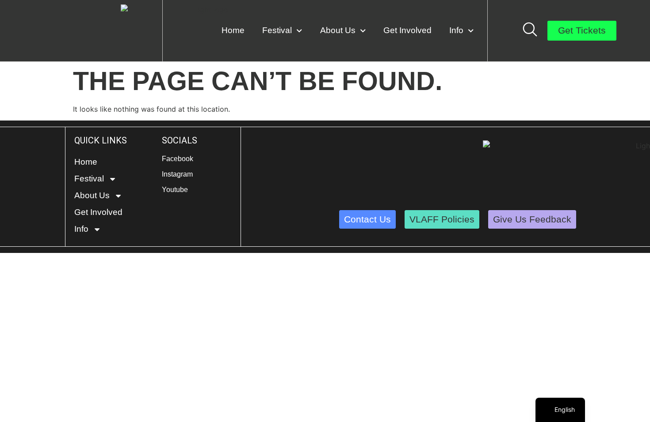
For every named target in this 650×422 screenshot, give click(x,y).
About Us (338, 30)
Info (456, 30)
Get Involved (407, 30)
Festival (277, 30)
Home (233, 30)
